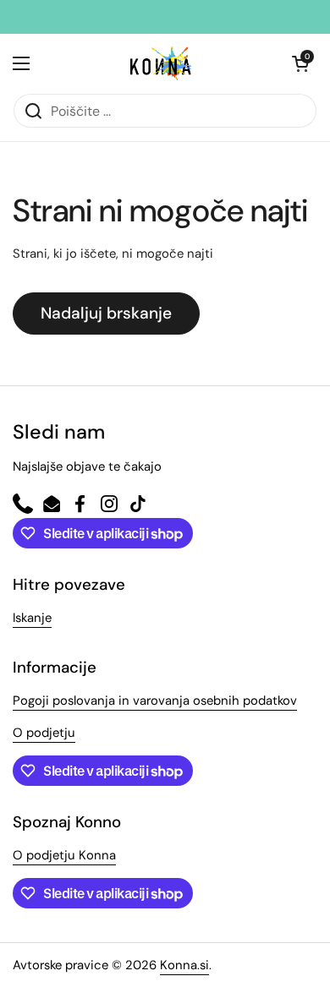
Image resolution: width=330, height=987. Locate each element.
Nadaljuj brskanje (106, 313)
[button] (300, 63)
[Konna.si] (161, 63)
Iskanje (32, 617)
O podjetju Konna (64, 855)
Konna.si (184, 965)
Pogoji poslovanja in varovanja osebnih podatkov (155, 700)
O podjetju (44, 732)
